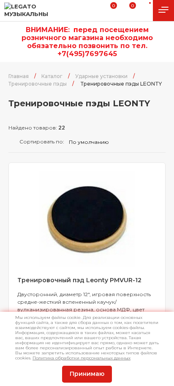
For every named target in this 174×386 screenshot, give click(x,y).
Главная (18, 76)
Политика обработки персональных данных (81, 358)
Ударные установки (101, 76)
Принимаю (87, 374)
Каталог (52, 76)
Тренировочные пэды (37, 84)
